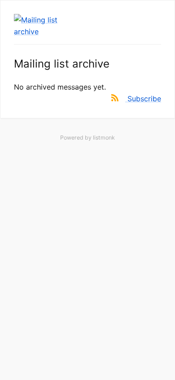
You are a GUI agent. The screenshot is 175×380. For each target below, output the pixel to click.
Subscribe (144, 98)
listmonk (104, 137)
